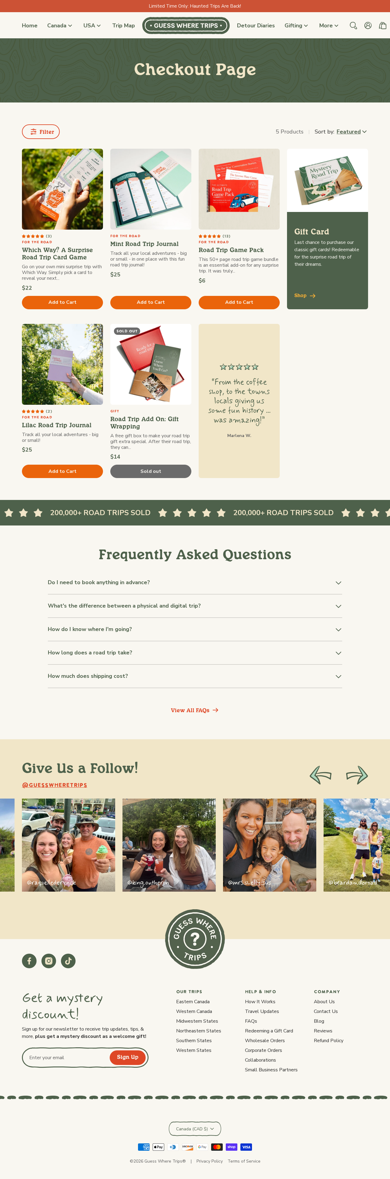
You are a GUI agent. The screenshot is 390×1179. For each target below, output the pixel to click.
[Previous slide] (321, 775)
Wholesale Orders (265, 1040)
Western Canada (194, 1011)
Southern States (194, 1040)
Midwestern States (197, 1021)
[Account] (368, 25)
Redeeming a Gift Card (269, 1031)
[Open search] (353, 25)
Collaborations (260, 1060)
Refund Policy (328, 1040)
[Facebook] (29, 961)
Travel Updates (262, 1011)
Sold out (150, 471)
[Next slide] (357, 775)
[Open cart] (382, 25)
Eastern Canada (193, 1001)
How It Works (260, 1001)
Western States (193, 1050)
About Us (324, 1001)
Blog (319, 1021)
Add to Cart (62, 302)
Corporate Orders (263, 1050)
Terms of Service (244, 1161)
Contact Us (326, 1011)
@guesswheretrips (54, 785)
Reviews (323, 1031)
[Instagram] (48, 961)
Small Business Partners (271, 1069)
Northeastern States (198, 1031)
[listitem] (68, 845)
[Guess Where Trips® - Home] (186, 25)
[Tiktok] (68, 961)
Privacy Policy (210, 1161)
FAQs (251, 1021)
